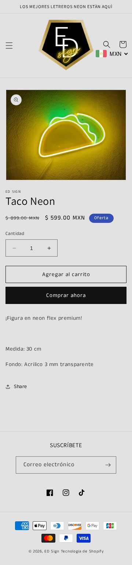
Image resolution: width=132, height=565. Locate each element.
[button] (9, 45)
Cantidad (15, 233)
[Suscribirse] (108, 465)
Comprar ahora (66, 295)
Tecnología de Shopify (82, 551)
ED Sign (51, 551)
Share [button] (20, 386)
